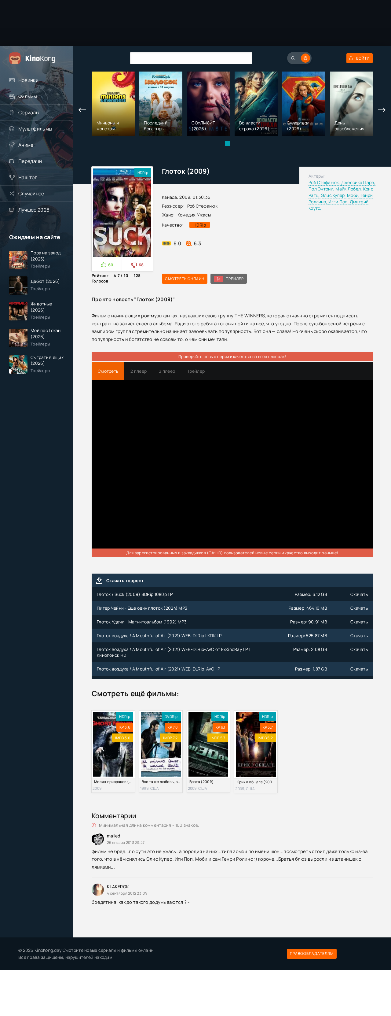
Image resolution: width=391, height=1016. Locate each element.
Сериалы (28, 112)
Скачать (359, 594)
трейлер (235, 278)
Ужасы (204, 215)
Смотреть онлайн (184, 278)
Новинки (28, 80)
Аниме (25, 145)
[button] (227, 143)
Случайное (31, 193)
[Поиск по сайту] (243, 58)
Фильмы (27, 96)
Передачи (30, 161)
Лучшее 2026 (33, 209)
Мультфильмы (35, 128)
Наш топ (28, 177)
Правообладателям (312, 953)
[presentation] (82, 110)
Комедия (186, 215)
